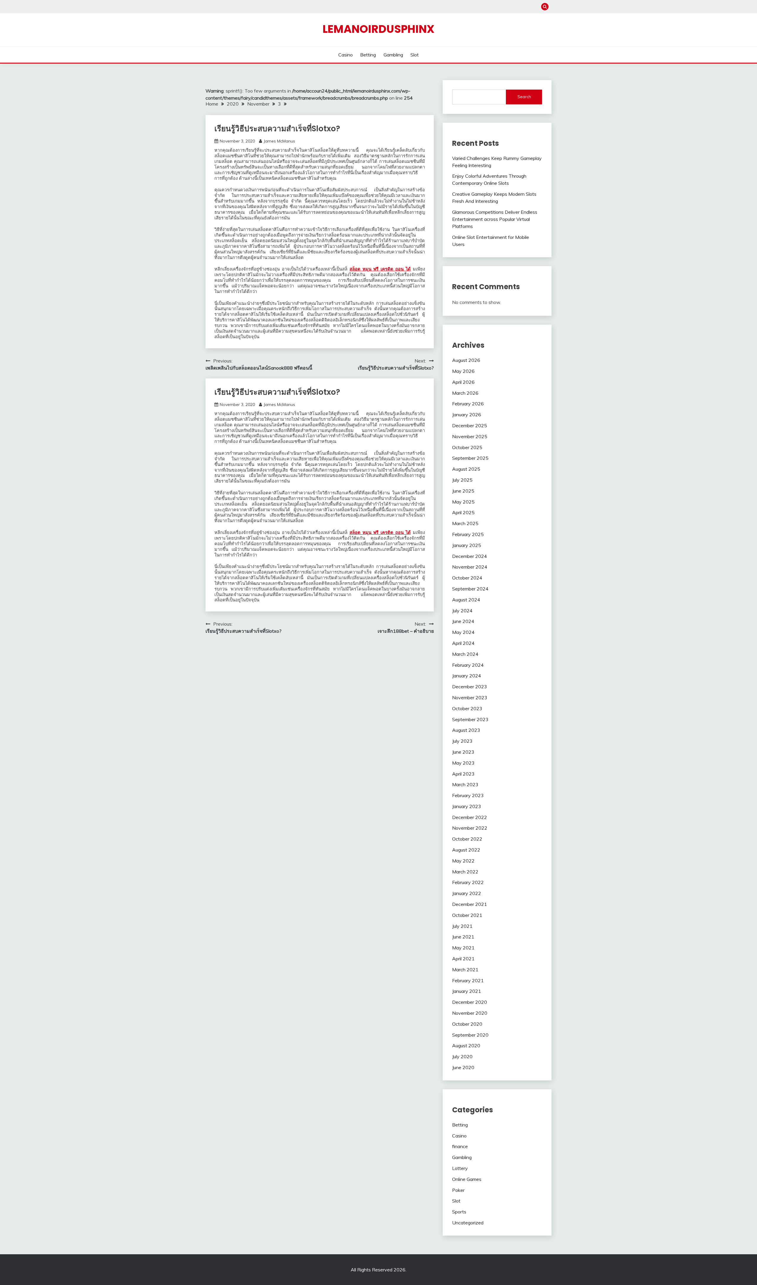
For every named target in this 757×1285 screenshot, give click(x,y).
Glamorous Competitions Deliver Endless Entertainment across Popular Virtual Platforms (494, 219)
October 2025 (467, 447)
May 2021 (463, 948)
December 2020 (469, 1002)
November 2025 (469, 436)
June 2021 (463, 937)
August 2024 (466, 600)
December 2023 (469, 687)
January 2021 (466, 991)
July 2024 (462, 611)
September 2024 (470, 589)
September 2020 (470, 1035)
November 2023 (469, 697)
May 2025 (463, 502)
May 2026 (463, 371)
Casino (345, 55)
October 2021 (467, 915)
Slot (414, 55)
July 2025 (462, 480)
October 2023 (467, 708)
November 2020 (469, 1013)
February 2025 (468, 534)
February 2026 (468, 404)
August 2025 (466, 469)
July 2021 (462, 926)
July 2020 (462, 1056)
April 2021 (463, 959)
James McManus (279, 141)
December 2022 (469, 817)
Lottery (460, 1168)
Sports (459, 1212)
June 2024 (463, 621)
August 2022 (466, 850)
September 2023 (470, 719)
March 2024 (465, 654)
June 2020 (463, 1067)
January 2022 (466, 893)
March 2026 (465, 393)
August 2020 (466, 1045)
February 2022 (468, 882)
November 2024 (469, 567)
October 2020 (467, 1024)
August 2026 (466, 360)
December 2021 (469, 904)
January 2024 (466, 676)
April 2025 (463, 512)
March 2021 (465, 969)
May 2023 (463, 763)
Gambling (393, 55)
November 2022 (469, 828)
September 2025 (470, 458)
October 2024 (467, 578)
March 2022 (465, 872)
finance (460, 1146)
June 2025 (463, 491)
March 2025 (465, 523)
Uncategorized (467, 1223)
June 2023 (463, 752)
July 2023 (462, 741)
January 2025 (466, 545)
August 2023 (466, 730)
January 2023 (466, 806)
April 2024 (463, 643)
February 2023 (468, 795)
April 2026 (463, 382)
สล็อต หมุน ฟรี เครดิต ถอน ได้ (380, 269)
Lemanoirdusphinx (378, 29)
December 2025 (469, 425)
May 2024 (463, 632)
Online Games (466, 1179)
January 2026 (466, 414)
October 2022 (467, 839)
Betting (368, 55)
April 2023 (463, 774)
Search (524, 96)
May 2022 (463, 861)
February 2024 (468, 665)
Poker (458, 1190)
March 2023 (465, 784)
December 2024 (469, 556)
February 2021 (468, 980)
